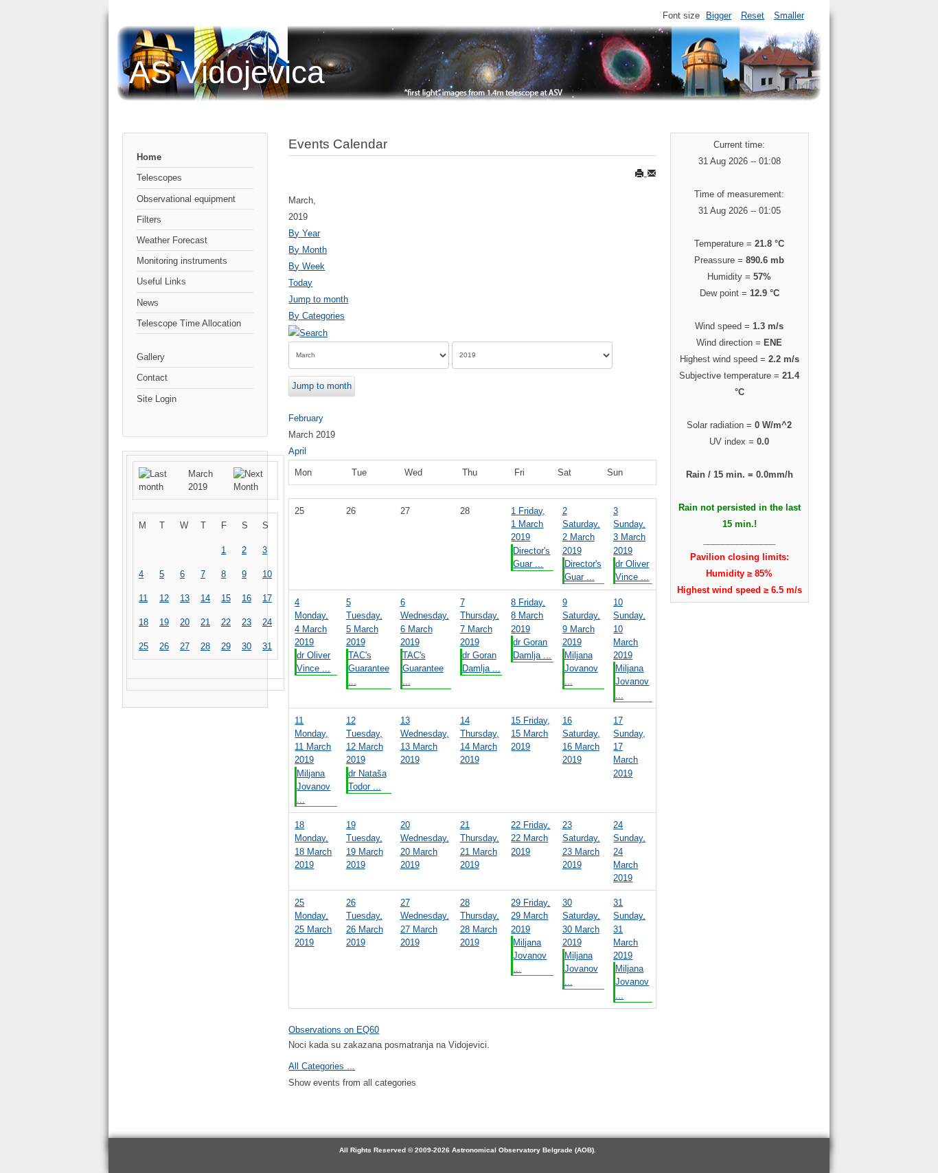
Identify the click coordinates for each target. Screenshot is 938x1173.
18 (143, 622)
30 (246, 646)
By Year (304, 233)
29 (226, 646)
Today (300, 283)
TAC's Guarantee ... (368, 668)
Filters (149, 219)
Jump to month (318, 299)
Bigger (718, 15)
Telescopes (159, 177)
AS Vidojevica (227, 72)
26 (164, 646)
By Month (307, 250)
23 (246, 622)
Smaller (789, 15)
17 (267, 598)
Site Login (156, 399)
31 (267, 646)
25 (143, 646)
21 (205, 622)
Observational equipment (186, 199)
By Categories (316, 316)
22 (226, 622)
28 (205, 646)
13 (185, 598)
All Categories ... (321, 1066)
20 (185, 622)
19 (164, 622)
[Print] (640, 173)
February (305, 418)
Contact (152, 377)
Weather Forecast (172, 240)
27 (185, 646)
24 (267, 622)
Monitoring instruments (182, 261)
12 (164, 598)
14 (205, 598)
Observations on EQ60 (333, 1030)
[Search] (308, 332)
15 (226, 598)
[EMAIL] (651, 173)
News (148, 303)
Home (149, 157)
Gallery (151, 357)
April (297, 451)
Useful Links (161, 281)
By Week (306, 266)
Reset (752, 15)
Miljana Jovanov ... (581, 668)
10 (267, 574)
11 (143, 598)
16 (246, 598)
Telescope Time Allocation (189, 323)
